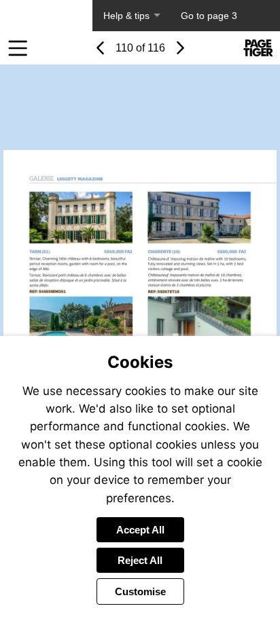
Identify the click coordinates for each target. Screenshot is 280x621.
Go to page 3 (209, 15)
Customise (140, 591)
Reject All (140, 560)
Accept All (140, 529)
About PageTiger (46, 15)
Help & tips (126, 15)
